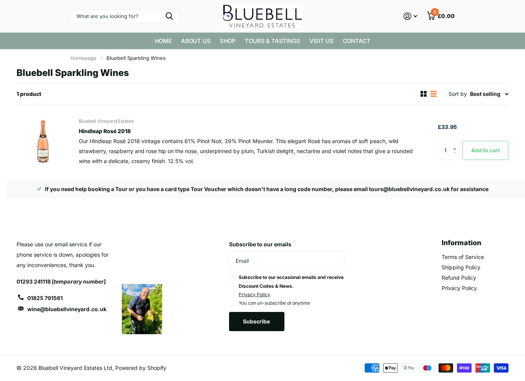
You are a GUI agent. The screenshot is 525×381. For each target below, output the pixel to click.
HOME (163, 41)
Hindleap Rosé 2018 (105, 131)
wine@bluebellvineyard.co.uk (66, 309)
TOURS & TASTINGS (272, 41)
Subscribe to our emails (260, 244)
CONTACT (356, 41)
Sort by (458, 94)
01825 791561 (45, 298)
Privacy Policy (254, 294)
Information (461, 243)
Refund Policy (459, 277)
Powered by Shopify (140, 368)
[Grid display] (423, 94)
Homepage (83, 58)
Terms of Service (463, 257)
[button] (456, 143)
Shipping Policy (461, 267)
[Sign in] (410, 16)
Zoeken (169, 16)
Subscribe (257, 321)
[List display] (433, 94)
